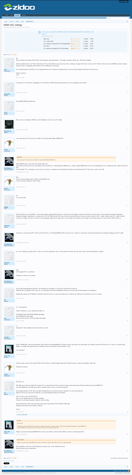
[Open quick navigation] (127, 21)
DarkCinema (7, 131)
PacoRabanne (8, 168)
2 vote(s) (85, 39)
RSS (128, 470)
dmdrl (6, 149)
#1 (127, 77)
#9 (127, 224)
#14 (127, 320)
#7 (127, 186)
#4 (127, 129)
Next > (15, 54)
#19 (127, 434)
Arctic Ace (7, 356)
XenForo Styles (40, 472)
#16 (127, 354)
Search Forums (6, 17)
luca (5, 318)
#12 (127, 279)
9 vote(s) (85, 48)
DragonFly (7, 94)
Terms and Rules (119, 472)
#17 (127, 372)
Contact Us (115, 470)
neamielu (6, 225)
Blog (12, 15)
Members (24, 15)
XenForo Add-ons (32, 472)
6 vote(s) (85, 43)
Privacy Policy (127, 472)
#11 (127, 261)
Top (126, 470)
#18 (127, 411)
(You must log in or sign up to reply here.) (119, 458)
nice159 (6, 337)
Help (120, 470)
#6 (127, 171)
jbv (5, 300)
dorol (5, 112)
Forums (17, 15)
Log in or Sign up (124, 1)
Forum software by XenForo (14, 472)
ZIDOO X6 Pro (13, 27)
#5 (127, 148)
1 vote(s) (85, 41)
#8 (127, 205)
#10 (127, 242)
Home (6, 15)
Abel (22, 27)
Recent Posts (15, 17)
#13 (127, 298)
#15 (127, 335)
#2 (127, 92)
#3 (127, 111)
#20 (127, 450)
